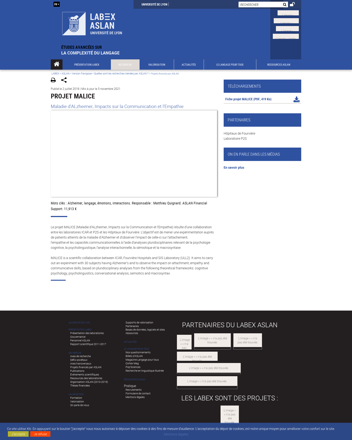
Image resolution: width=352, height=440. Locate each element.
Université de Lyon (154, 4)
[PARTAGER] (65, 81)
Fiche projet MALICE (239, 99)
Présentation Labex (80, 329)
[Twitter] (288, 12)
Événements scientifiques (84, 374)
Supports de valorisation (139, 322)
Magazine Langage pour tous (142, 359)
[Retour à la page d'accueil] (92, 22)
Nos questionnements (138, 352)
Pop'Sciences (133, 367)
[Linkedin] (287, 28)
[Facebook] (286, 20)
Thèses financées (80, 385)
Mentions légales (135, 397)
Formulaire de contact (138, 393)
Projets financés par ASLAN (85, 367)
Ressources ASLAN (134, 379)
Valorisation (76, 394)
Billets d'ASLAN (134, 356)
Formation (76, 397)
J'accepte (18, 434)
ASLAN (65, 73)
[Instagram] (286, 36)
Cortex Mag (132, 363)
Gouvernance (77, 336)
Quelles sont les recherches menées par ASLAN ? (121, 73)
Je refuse (40, 434)
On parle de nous (79, 405)
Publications (77, 371)
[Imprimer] (54, 81)
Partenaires (132, 326)
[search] (263, 4)
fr (55, 4)
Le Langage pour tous (136, 348)
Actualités (130, 341)
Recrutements (134, 389)
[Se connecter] (294, 5)
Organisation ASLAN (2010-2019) (89, 382)
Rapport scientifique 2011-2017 (88, 344)
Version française (82, 73)
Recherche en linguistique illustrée (145, 370)
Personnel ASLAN (80, 340)
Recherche (75, 352)
